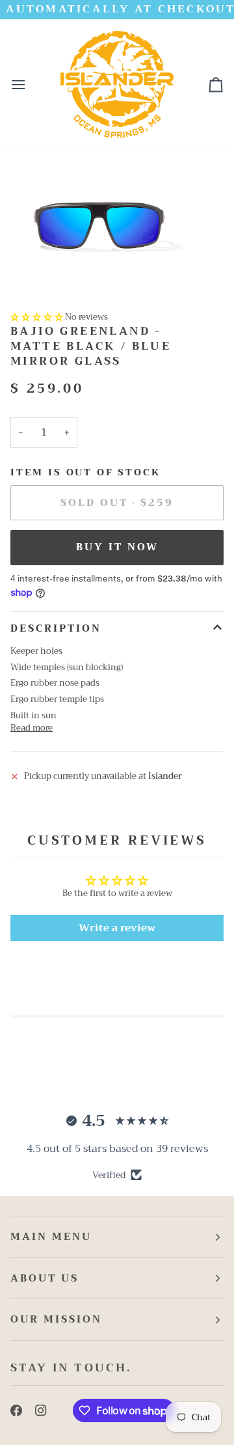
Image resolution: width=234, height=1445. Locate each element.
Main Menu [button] (51, 1236)
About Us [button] (44, 1278)
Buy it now (117, 547)
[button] (36, 316)
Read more (31, 728)
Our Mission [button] (56, 1319)
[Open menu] (29, 84)
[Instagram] (41, 1410)
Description (55, 628)
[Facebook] (16, 1410)
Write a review (117, 928)
